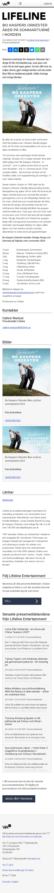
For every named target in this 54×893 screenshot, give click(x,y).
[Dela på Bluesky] (31, 50)
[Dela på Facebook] (10, 50)
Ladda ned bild (13, 420)
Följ (7, 601)
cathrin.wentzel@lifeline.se (16, 327)
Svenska (6, 882)
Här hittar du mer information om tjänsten (22, 836)
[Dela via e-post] (42, 50)
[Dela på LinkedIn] (15, 50)
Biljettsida (7, 500)
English (15, 882)
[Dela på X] (21, 50)
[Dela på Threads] (26, 50)
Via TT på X (7, 865)
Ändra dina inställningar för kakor (18, 870)
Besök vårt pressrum (18, 798)
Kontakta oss (34, 858)
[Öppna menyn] (21, 3)
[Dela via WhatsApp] (37, 50)
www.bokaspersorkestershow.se (18, 292)
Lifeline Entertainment (37, 40)
